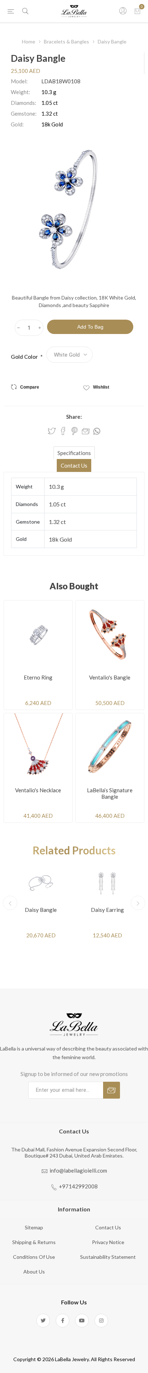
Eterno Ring (38, 677)
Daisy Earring (107, 909)
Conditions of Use (34, 1257)
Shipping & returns (34, 1242)
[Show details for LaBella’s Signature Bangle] (110, 747)
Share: (74, 416)
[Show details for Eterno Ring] (38, 634)
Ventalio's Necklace (38, 790)
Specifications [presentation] (74, 453)
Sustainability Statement (108, 1257)
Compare (29, 387)
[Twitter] (43, 1320)
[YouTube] (82, 1320)
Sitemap (34, 1227)
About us (34, 1271)
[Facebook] (62, 1320)
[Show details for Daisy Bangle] (41, 882)
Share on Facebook (63, 431)
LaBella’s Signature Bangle (110, 793)
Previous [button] (10, 903)
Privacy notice (108, 1242)
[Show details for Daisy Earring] (107, 882)
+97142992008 (78, 1186)
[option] (41, 903)
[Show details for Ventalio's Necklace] (38, 747)
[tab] (74, 452)
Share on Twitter (52, 431)
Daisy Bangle (41, 909)
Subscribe (111, 1090)
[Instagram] (101, 1320)
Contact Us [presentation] (74, 465)
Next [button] (138, 903)
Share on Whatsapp (96, 431)
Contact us (108, 1227)
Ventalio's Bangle (109, 677)
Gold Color (25, 356)
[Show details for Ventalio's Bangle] (110, 634)
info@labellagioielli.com (78, 1170)
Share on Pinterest (74, 431)
